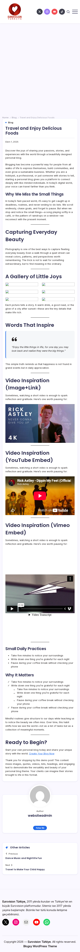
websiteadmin (40, 815)
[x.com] (40, 12)
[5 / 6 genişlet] (33, 302)
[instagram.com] (47, 12)
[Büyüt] (70, 250)
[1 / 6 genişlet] (33, 287)
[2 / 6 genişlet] (70, 287)
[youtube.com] (54, 12)
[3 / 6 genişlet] (33, 295)
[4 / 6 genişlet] (70, 295)
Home (5, 117)
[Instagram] (15, 922)
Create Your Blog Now (41, 753)
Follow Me (40, 828)
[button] (68, 11)
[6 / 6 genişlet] (70, 302)
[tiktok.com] (62, 12)
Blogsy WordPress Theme (40, 946)
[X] (5, 922)
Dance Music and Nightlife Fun (23, 858)
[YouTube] (36, 922)
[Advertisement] (40, 65)
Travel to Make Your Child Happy (25, 869)
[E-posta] (26, 922)
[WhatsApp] (46, 922)
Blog (14, 117)
